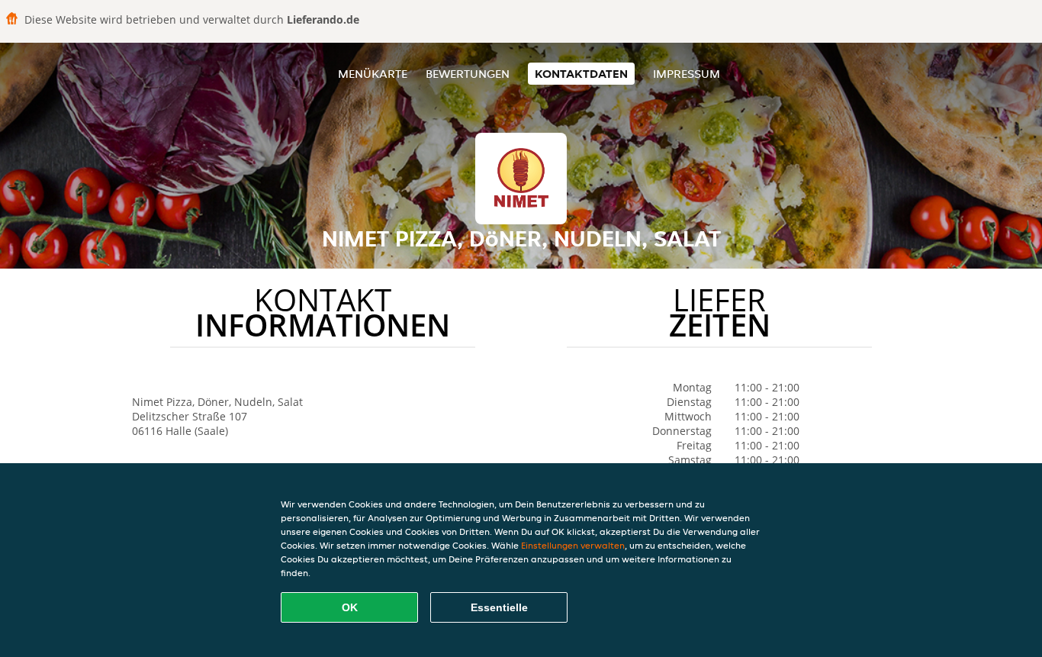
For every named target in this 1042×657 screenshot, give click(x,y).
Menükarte (372, 74)
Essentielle (499, 607)
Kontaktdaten (581, 74)
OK (350, 607)
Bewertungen (468, 74)
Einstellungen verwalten (573, 545)
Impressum (686, 74)
